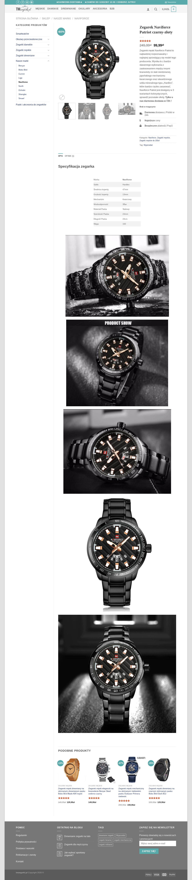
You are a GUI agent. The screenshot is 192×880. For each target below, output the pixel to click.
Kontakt (19, 861)
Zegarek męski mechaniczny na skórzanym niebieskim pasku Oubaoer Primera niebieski (131, 792)
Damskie (52, 8)
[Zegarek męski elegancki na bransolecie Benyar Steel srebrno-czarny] (102, 769)
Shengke (22, 94)
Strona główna (27, 18)
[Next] (130, 62)
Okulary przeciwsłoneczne (29, 39)
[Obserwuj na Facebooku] (18, 2)
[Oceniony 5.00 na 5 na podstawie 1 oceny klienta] (158, 41)
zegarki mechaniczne (122, 840)
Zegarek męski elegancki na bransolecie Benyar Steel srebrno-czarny (100, 791)
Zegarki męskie (23, 50)
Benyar (22, 66)
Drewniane (68, 8)
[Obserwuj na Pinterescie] (32, 2)
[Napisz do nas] (27, 2)
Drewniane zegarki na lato (77, 836)
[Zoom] (62, 97)
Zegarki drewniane (25, 55)
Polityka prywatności (26, 842)
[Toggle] (48, 39)
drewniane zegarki (106, 835)
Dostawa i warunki (25, 848)
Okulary (84, 8)
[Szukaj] (155, 9)
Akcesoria (100, 8)
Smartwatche (22, 34)
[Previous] (63, 62)
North (21, 86)
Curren (22, 74)
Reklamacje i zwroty (26, 855)
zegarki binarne (105, 840)
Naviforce (81, 18)
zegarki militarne (105, 845)
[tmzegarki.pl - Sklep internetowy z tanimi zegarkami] (23, 8)
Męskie (40, 8)
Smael (21, 98)
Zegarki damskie (24, 44)
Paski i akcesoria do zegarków (31, 104)
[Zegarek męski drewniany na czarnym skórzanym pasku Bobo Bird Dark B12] (162, 769)
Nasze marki (62, 18)
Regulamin (21, 835)
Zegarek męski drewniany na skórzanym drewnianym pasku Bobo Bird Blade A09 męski (71, 791)
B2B (112, 8)
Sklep (46, 18)
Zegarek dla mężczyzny (76, 844)
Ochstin (22, 90)
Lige (20, 78)
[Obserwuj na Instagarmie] (23, 2)
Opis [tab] (60, 156)
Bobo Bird (23, 70)
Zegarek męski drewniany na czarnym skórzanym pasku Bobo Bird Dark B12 (161, 791)
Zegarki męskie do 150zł (150, 140)
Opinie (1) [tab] (69, 156)
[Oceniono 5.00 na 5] (64, 798)
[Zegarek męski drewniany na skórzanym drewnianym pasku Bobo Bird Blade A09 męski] (72, 769)
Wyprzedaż (148, 145)
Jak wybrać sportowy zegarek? (74, 853)
